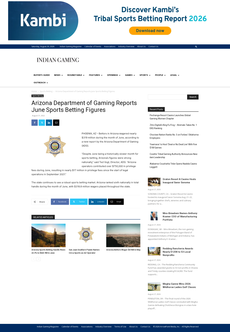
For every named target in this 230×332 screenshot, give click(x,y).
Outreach (40, 83)
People (159, 75)
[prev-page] (33, 259)
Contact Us (153, 46)
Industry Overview (126, 46)
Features (94, 75)
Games (129, 75)
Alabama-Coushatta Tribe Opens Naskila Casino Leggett (173, 165)
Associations (109, 46)
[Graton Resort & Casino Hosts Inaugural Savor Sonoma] (154, 182)
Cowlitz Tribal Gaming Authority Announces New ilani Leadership (173, 156)
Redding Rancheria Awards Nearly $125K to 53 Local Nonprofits (178, 252)
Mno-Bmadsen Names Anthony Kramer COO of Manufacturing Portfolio (180, 216)
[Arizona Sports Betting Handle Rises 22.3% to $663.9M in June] (48, 235)
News (57, 75)
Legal (173, 75)
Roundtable (74, 75)
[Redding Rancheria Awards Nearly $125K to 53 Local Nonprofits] (154, 251)
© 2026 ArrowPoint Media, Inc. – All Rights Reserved (176, 326)
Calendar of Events (92, 46)
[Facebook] (34, 123)
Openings (112, 75)
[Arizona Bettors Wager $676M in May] (123, 235)
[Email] (56, 123)
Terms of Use (120, 326)
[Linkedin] (49, 123)
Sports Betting (46, 91)
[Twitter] (42, 123)
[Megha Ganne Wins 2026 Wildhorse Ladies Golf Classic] (154, 286)
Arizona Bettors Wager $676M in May (123, 250)
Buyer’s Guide (42, 75)
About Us (141, 46)
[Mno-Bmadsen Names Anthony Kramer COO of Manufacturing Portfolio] (154, 216)
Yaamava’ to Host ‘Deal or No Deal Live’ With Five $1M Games (173, 146)
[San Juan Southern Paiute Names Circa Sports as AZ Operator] (86, 235)
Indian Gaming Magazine (71, 46)
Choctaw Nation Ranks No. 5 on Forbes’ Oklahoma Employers (174, 136)
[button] (196, 46)
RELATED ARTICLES (43, 217)
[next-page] (38, 259)
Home (34, 91)
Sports (144, 75)
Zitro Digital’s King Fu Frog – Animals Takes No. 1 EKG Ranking (173, 127)
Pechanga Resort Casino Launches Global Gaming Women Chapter (170, 117)
